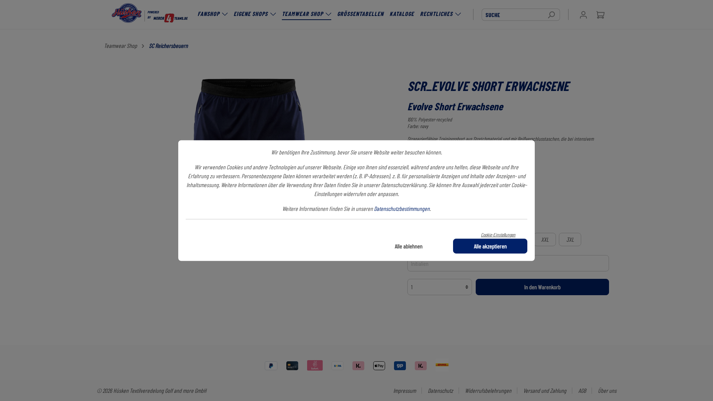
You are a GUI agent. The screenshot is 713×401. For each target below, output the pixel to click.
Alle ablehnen (409, 245)
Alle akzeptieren (490, 245)
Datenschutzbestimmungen (402, 208)
